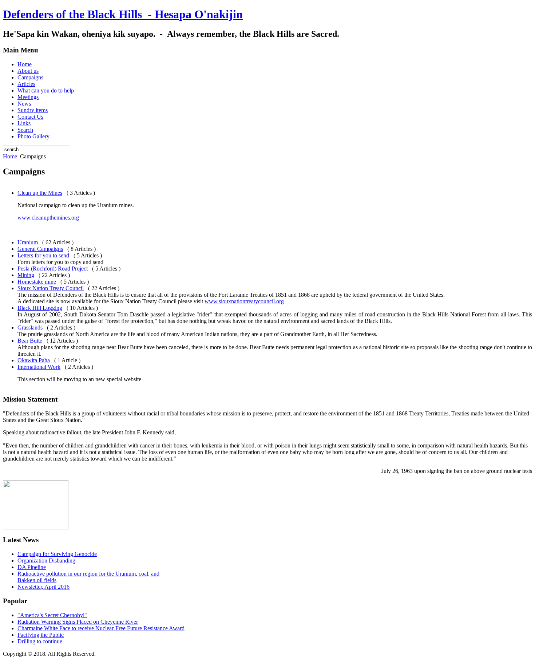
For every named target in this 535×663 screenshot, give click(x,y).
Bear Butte (29, 341)
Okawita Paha (33, 360)
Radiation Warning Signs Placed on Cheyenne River (77, 622)
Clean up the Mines (39, 193)
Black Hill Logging (39, 308)
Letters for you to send (43, 255)
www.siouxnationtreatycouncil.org (244, 301)
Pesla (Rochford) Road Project (52, 268)
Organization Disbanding (46, 560)
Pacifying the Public (40, 635)
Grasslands (30, 327)
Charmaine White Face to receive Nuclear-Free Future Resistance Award (101, 628)
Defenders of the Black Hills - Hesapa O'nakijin (123, 14)
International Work (38, 367)
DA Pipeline (31, 567)
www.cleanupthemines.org (48, 217)
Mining (25, 275)
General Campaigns (40, 249)
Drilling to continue (39, 641)
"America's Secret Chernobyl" (52, 615)
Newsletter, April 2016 (43, 587)
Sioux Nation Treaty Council (50, 288)
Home (10, 156)
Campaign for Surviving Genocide (57, 554)
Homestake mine (36, 282)
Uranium (27, 242)
